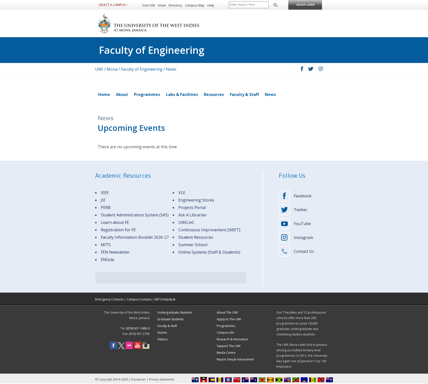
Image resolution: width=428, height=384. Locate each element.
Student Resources (195, 237)
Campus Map (194, 5)
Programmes (147, 94)
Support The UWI (229, 346)
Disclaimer (138, 379)
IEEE (105, 192)
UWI (99, 69)
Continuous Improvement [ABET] (209, 230)
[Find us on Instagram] (146, 348)
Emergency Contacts (109, 299)
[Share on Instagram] (321, 69)
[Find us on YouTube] (137, 348)
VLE (181, 192)
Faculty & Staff (244, 94)
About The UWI (227, 312)
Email (162, 5)
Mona (112, 69)
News (171, 69)
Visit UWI (148, 5)
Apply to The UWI (229, 319)
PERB (106, 207)
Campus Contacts (139, 299)
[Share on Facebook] (302, 70)
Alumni (162, 332)
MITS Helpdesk (165, 299)
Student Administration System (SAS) (135, 215)
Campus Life (225, 332)
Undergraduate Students (174, 312)
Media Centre (226, 353)
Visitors (162, 339)
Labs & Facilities (182, 94)
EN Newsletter (116, 252)
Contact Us (304, 251)
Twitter (300, 209)
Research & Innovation (232, 339)
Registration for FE (118, 230)
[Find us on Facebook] (113, 348)
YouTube (302, 223)
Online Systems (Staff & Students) (209, 252)
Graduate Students (170, 319)
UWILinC (186, 222)
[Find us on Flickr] (129, 348)
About (122, 94)
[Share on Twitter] (311, 69)
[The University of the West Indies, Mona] (162, 23)
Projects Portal (192, 207)
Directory (175, 5)
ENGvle (107, 259)
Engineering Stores (196, 200)
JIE (103, 200)
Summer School (192, 244)
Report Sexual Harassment (235, 359)
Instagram (303, 237)
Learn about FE (115, 222)
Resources (214, 94)
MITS (106, 244)
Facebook (303, 196)
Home (104, 94)
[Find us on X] (121, 348)
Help (210, 5)
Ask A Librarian (192, 215)
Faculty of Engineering (141, 69)
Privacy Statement (161, 379)
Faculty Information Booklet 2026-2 (133, 237)
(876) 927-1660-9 (138, 328)
